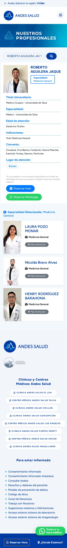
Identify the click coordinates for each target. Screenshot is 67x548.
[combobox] (24, 56)
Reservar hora (21, 188)
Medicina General (43, 81)
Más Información (38, 244)
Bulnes (12, 166)
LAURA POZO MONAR (36, 228)
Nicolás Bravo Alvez (41, 262)
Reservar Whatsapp (25, 197)
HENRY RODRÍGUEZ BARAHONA (42, 296)
